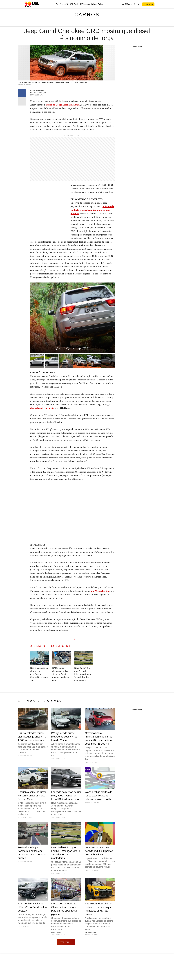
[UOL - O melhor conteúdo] (31, 4)
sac (122, 4)
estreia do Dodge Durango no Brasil (63, 104)
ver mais (64, 942)
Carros (87, 14)
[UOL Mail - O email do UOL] (129, 4)
